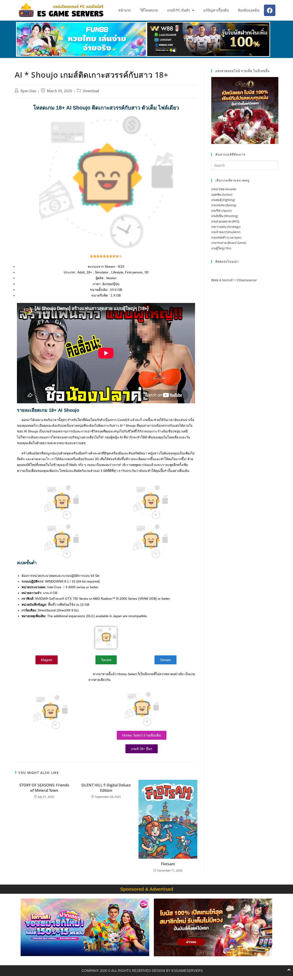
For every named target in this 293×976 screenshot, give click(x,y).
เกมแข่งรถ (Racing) (223, 205)
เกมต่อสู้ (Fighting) (223, 200)
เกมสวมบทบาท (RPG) (225, 221)
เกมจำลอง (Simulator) (225, 232)
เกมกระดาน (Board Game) (228, 243)
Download (91, 91)
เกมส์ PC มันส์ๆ (178, 10)
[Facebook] (269, 10)
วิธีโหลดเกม (149, 10)
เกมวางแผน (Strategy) (225, 227)
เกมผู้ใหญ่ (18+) (221, 248)
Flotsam (168, 863)
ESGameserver (247, 280)
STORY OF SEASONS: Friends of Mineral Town (44, 788)
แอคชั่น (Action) (221, 194)
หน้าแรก (124, 10)
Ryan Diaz (28, 91)
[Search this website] (244, 165)
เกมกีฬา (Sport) (221, 211)
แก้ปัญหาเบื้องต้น (216, 10)
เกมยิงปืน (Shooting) (224, 216)
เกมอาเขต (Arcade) (223, 189)
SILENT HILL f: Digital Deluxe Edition (106, 788)
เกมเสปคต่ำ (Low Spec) (226, 237)
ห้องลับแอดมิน (248, 10)
